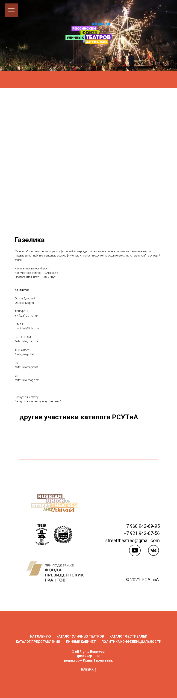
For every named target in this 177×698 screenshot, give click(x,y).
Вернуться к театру (26, 535)
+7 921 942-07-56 (142, 672)
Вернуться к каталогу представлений (38, 540)
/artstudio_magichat (27, 480)
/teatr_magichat (24, 493)
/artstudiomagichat (26, 505)
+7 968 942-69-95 (142, 665)
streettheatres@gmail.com (132, 679)
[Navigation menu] (11, 10)
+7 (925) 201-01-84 (27, 454)
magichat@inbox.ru (27, 467)
